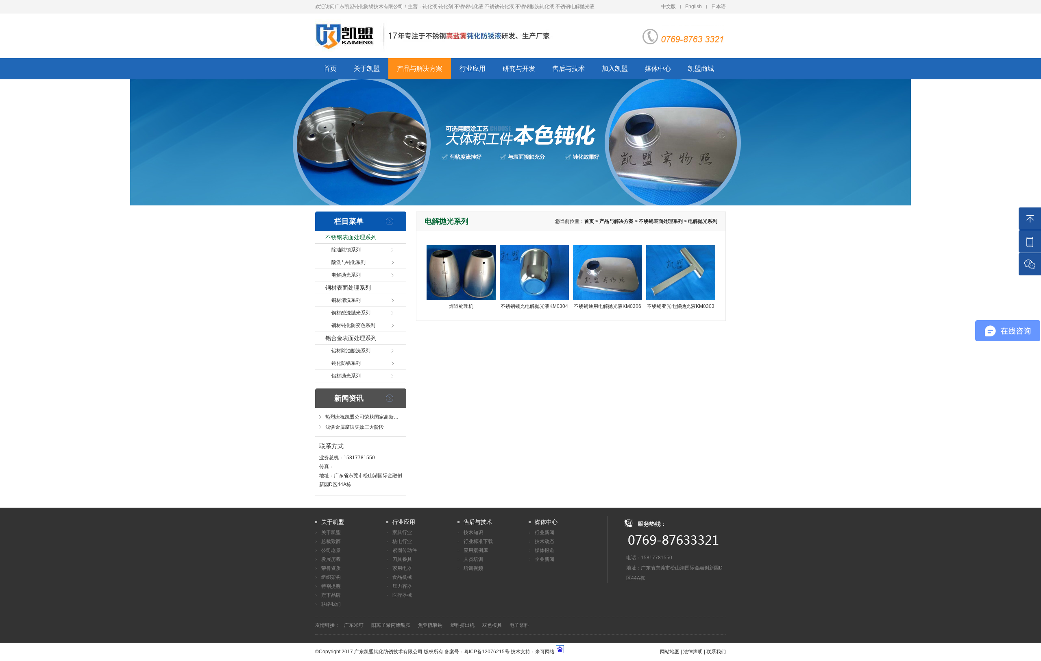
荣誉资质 (331, 568)
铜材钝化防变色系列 (353, 325)
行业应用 (473, 68)
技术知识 (473, 532)
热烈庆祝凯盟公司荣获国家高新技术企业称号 (374, 417)
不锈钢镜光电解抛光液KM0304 (534, 306)
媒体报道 (544, 550)
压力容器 (402, 586)
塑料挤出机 (462, 625)
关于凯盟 (367, 68)
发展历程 (331, 559)
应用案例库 (476, 550)
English (693, 6)
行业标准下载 (478, 541)
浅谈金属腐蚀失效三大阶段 (354, 427)
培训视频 (473, 568)
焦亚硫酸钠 (430, 625)
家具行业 (402, 532)
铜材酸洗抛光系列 (350, 313)
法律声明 (693, 651)
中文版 (668, 6)
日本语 (718, 6)
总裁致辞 (331, 541)
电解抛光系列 (346, 275)
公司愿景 (331, 550)
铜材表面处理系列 (348, 287)
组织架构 (331, 577)
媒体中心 (658, 68)
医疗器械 (402, 595)
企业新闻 (544, 559)
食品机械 (402, 577)
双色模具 (492, 625)
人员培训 (473, 559)
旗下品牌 (331, 595)
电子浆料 (519, 625)
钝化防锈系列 (346, 363)
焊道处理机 (461, 306)
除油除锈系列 (346, 250)
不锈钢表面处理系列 (351, 237)
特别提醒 (331, 586)
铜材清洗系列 (346, 300)
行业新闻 (544, 532)
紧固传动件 (404, 550)
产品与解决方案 (419, 68)
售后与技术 (568, 68)
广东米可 (354, 625)
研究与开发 (519, 68)
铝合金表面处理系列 (351, 338)
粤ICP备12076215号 (487, 651)
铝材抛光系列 (346, 376)
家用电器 (402, 568)
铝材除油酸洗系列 (350, 350)
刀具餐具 (402, 559)
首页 (330, 68)
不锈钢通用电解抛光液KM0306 (607, 306)
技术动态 (544, 541)
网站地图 (669, 651)
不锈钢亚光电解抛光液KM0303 (680, 306)
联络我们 (331, 604)
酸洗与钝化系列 (348, 262)
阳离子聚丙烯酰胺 (390, 625)
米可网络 (545, 651)
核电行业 (402, 541)
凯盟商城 (701, 68)
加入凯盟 (615, 68)
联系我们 (716, 651)
